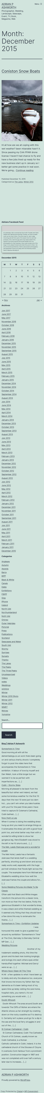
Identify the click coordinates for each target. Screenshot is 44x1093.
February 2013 (8, 456)
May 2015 (6, 365)
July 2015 (6, 358)
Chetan (20, 1091)
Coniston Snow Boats (21, 71)
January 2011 (7, 547)
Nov (6, 300)
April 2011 (6, 536)
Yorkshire (6, 714)
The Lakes (19, 182)
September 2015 (9, 351)
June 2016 (6, 329)
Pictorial (5, 627)
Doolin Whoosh (8, 1000)
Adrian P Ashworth (15, 1074)
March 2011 (7, 540)
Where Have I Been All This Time (16, 971)
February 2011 (8, 544)
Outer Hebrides (8, 623)
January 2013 (8, 460)
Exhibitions (7, 590)
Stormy (5, 649)
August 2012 (7, 478)
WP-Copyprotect (31, 1091)
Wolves (5, 711)
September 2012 (9, 474)
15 (10, 282)
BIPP (4, 576)
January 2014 (8, 420)
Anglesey (6, 561)
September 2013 (9, 431)
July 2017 (6, 310)
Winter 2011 (7, 700)
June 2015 (6, 361)
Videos (5, 678)
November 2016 (9, 321)
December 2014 (9, 383)
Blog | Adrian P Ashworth (13, 743)
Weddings (6, 685)
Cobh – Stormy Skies (11, 785)
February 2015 (8, 376)
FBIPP (4, 594)
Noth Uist (6, 616)
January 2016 (8, 340)
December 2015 (9, 343)
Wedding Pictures (9, 945)
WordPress (25, 1080)
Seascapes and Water (11, 641)
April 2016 (6, 332)
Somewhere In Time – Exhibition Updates (20, 923)
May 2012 (6, 489)
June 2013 (6, 442)
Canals (5, 583)
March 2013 (7, 452)
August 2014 (7, 398)
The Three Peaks (9, 671)
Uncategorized (8, 674)
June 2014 (6, 405)
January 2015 (8, 380)
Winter (5, 692)
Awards (5, 569)
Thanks (5, 660)
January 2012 (8, 503)
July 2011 (6, 525)
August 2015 (7, 354)
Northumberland (9, 612)
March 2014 (7, 416)
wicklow (5, 689)
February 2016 (8, 336)
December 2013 (9, 423)
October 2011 (8, 514)
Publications (7, 634)
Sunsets (5, 656)
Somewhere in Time (11, 749)
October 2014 (8, 391)
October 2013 (8, 427)
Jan (38, 300)
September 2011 (9, 518)
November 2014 (9, 387)
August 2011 (7, 522)
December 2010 (9, 551)
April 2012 (6, 492)
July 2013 (6, 438)
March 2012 (7, 496)
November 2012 (9, 467)
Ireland (5, 605)
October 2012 (8, 471)
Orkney (5, 620)
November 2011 (9, 511)
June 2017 (6, 314)
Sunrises (5, 652)
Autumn (5, 565)
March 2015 (7, 372)
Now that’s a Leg (9, 818)
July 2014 (6, 402)
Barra (4, 572)
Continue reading (24, 170)
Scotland (6, 638)
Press (4, 631)
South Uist (6, 645)
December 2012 (9, 463)
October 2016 (8, 325)
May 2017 (6, 318)
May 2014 (6, 409)
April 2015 (6, 369)
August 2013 (7, 434)
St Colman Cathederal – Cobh (15, 1029)
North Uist (6, 609)
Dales (4, 587)
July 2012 (6, 482)
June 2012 (6, 485)
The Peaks (6, 667)
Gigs (4, 598)
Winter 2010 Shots (10, 696)
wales (4, 682)
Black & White (8, 580)
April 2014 (6, 412)
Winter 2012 (28, 182)
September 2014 (9, 394)
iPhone (5, 601)
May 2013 (6, 445)
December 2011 (8, 507)
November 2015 (9, 347)
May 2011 (6, 533)
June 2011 (6, 529)
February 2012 (8, 500)
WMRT (5, 707)
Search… (6, 720)
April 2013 (6, 449)
